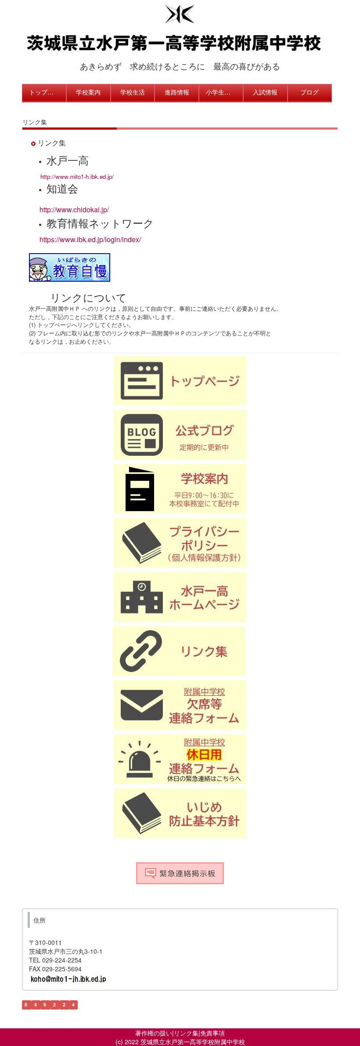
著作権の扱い (153, 1032)
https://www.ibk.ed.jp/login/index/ (90, 239)
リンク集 (186, 1032)
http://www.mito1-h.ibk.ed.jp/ (77, 176)
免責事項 (212, 1032)
